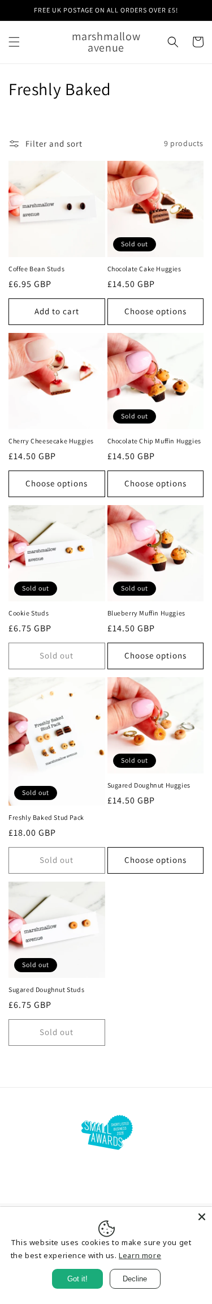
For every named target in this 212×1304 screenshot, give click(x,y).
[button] (14, 41)
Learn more (140, 1255)
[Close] (201, 1216)
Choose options (155, 311)
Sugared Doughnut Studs (46, 989)
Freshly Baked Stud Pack (46, 817)
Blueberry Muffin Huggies (146, 613)
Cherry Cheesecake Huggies (51, 441)
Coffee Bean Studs (36, 268)
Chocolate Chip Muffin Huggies (154, 441)
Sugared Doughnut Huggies (149, 785)
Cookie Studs (28, 613)
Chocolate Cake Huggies (144, 268)
